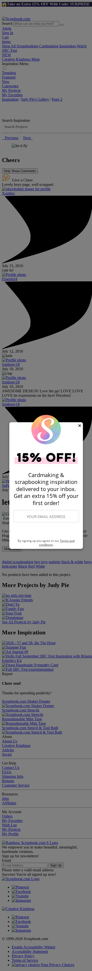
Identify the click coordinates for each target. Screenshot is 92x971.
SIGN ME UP (46, 530)
